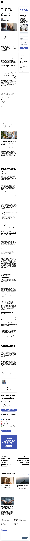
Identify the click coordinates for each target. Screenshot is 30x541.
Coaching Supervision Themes (5, 20)
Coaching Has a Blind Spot (5, 485)
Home (2, 519)
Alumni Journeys (3, 524)
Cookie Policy (16, 524)
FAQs (2, 527)
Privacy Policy (16, 523)
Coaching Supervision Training (5, 520)
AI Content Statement (17, 519)
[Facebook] (2, 530)
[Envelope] (6, 530)
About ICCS (21, 58)
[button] (28, 2)
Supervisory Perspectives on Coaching (22, 70)
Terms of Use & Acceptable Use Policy (20, 520)
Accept (25, 537)
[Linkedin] (4, 530)
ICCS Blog (2, 523)
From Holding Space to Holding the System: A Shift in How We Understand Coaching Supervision (7, 507)
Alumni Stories (22, 59)
